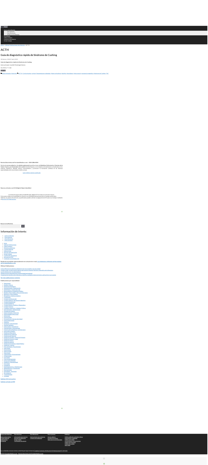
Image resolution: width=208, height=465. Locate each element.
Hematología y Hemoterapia (12, 328)
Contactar (3, 441)
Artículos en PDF (8, 257)
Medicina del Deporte (10, 336)
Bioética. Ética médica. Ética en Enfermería (16, 292)
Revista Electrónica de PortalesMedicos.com (30, 453)
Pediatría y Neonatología (11, 362)
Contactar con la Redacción (11, 258)
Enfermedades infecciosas (11, 314)
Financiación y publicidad (71, 438)
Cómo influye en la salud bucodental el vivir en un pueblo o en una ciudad (20, 268)
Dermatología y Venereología (12, 309)
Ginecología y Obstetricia (11, 326)
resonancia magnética (87, 73)
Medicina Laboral (9, 342)
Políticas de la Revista (13, 34)
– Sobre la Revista (9, 235)
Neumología (7, 350)
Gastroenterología (9, 320)
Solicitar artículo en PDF (8, 382)
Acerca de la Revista (9, 30)
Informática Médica (9, 331)
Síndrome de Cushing (100, 73)
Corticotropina (27, 73)
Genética (6, 322)
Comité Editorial (8, 249)
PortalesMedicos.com (11, 453)
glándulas (47, 73)
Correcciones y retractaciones (73, 441)
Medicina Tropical (9, 345)
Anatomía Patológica (10, 286)
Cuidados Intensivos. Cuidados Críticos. (15, 308)
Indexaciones (7, 251)
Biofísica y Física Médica (11, 294)
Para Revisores (11, 33)
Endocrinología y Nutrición (9, 73)
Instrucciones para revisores (37, 437)
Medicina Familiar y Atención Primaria (14, 337)
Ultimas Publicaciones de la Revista (15, 45)
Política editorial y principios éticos (74, 437)
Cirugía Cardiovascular (10, 299)
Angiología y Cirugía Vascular (12, 289)
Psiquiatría (7, 365)
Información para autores (21, 437)
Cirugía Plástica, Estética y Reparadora (14, 305)
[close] (104, 458)
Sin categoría (7, 373)
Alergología (7, 283)
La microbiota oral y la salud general (11, 272)
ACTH (20, 73)
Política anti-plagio (69, 439)
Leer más (3, 70)
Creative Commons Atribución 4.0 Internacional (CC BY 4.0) (51, 451)
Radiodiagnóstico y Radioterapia (13, 367)
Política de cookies (70, 444)
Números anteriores (9, 248)
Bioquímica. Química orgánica (12, 296)
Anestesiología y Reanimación (12, 288)
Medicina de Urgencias (10, 334)
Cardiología (7, 297)
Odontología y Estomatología (12, 354)
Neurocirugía (7, 351)
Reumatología (8, 370)
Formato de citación (53, 438)
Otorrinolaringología (10, 359)
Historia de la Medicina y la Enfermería (14, 330)
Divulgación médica (9, 311)
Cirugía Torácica (8, 306)
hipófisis (64, 73)
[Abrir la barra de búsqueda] (2, 43)
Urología (6, 376)
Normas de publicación (20, 438)
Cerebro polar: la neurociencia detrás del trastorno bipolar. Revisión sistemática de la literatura (27, 270)
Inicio (2, 45)
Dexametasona (40, 73)
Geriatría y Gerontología (11, 323)
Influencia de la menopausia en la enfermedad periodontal (16, 273)
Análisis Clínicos (8, 285)
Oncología (7, 357)
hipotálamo (70, 73)
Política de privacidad (70, 442)
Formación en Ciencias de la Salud (13, 319)
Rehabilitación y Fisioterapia (12, 368)
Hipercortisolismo (56, 73)
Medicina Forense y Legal (11, 339)
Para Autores (10, 31)
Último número (8, 37)
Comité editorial (5, 438)
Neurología (7, 353)
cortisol (34, 73)
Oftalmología (7, 356)
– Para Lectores (8, 240)
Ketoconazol (77, 73)
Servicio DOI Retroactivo (9, 199)
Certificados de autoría (10, 255)
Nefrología (7, 348)
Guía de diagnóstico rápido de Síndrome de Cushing (29, 54)
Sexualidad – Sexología (10, 371)
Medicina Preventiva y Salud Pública (14, 343)
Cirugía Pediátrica (9, 303)
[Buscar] (23, 226)
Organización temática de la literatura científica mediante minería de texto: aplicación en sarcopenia (28, 275)
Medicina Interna (8, 340)
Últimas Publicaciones (10, 245)
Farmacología (8, 317)
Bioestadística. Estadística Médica (13, 291)
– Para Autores (8, 237)
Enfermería (7, 316)
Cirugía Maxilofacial (9, 302)
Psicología (7, 363)
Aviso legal (67, 445)
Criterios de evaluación (36, 438)
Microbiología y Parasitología (12, 346)
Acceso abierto (52, 437)
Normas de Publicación (10, 252)
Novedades (7, 36)
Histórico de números (10, 39)
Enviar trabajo (8, 41)
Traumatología (8, 374)
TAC (107, 73)
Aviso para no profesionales (55, 439)
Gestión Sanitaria (8, 325)
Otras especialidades (10, 360)
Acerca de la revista (6, 437)
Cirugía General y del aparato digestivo (15, 300)
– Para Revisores (8, 239)
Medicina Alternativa (10, 333)
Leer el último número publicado (32, 173)
